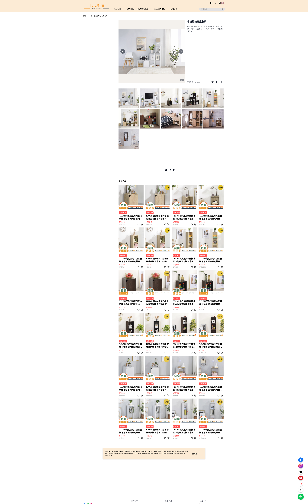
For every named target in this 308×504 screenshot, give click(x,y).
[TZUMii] (96, 6)
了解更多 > (108, 455)
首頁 (84, 16)
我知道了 (195, 454)
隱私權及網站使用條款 (126, 453)
